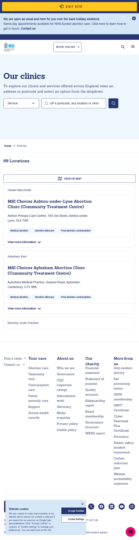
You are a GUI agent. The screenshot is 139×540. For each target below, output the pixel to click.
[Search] (123, 49)
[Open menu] (133, 47)
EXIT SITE (74, 6)
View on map (72, 178)
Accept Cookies (76, 510)
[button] (67, 47)
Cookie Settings (76, 519)
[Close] (83, 504)
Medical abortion (19, 230)
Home (7, 145)
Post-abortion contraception (76, 230)
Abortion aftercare (44, 230)
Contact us (28, 28)
